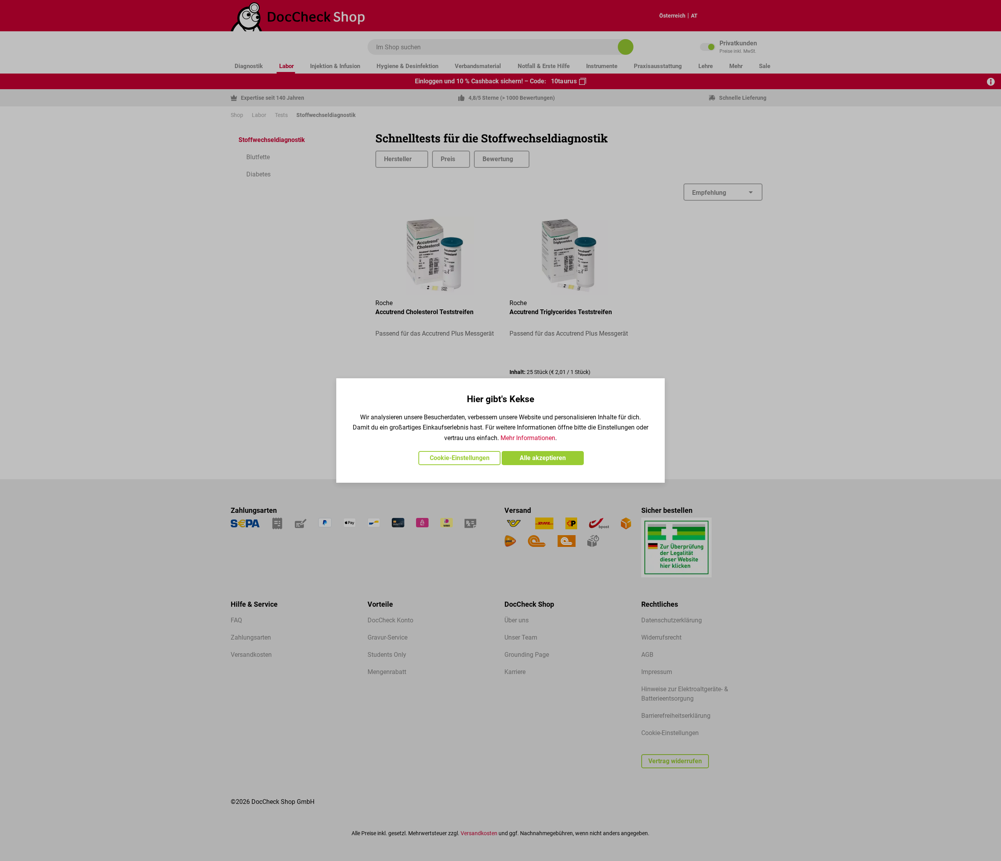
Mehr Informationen (527, 438)
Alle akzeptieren (543, 458)
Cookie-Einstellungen (460, 458)
